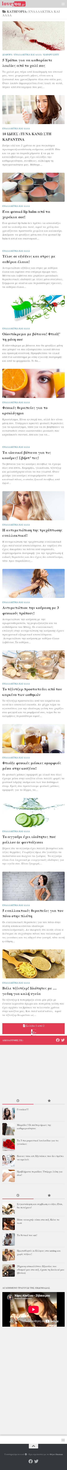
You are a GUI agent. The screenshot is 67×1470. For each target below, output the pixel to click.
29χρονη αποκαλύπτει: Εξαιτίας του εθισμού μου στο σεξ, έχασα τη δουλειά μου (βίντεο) (40, 1270)
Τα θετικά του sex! (27, 1235)
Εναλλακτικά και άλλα (16, 128)
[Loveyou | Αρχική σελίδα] (17, 3)
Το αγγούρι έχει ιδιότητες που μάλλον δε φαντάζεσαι (29, 839)
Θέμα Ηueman (56, 1454)
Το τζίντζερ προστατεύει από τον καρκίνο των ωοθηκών (32, 691)
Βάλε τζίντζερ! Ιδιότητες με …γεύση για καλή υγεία (29, 990)
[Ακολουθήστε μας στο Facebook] (58, 1040)
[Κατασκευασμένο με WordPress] (26, 1454)
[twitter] (63, 1040)
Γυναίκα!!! (23, 1109)
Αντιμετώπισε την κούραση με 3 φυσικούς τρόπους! (30, 610)
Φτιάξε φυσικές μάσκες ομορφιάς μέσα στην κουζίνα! (31, 765)
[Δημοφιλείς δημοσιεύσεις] (49, 1101)
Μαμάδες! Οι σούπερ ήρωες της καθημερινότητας (34, 1126)
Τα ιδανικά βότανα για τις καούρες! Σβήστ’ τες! (26, 455)
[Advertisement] (33, 35)
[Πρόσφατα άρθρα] (18, 1101)
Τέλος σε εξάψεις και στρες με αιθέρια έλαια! (28, 259)
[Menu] (63, 4)
